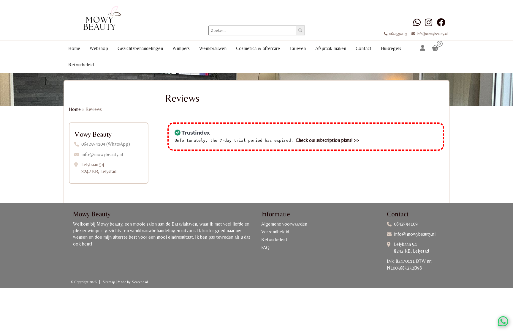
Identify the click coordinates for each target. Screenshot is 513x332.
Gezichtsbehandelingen (140, 48)
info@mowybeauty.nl (432, 34)
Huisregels (391, 48)
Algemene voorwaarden (284, 224)
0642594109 (398, 34)
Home (74, 48)
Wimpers (181, 48)
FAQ (265, 247)
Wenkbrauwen (213, 48)
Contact (363, 48)
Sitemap (109, 282)
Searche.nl (140, 282)
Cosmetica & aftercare (258, 48)
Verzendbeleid (275, 232)
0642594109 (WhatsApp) (105, 144)
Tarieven (297, 48)
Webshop (99, 48)
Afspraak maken (330, 48)
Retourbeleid (81, 64)
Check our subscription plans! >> (327, 140)
